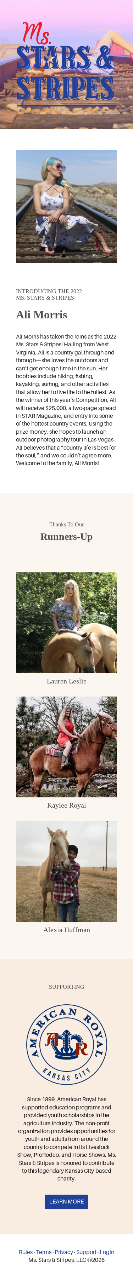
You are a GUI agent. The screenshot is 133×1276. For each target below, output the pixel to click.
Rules (26, 1252)
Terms (43, 1252)
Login (107, 1252)
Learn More (66, 1202)
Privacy (64, 1252)
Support (86, 1252)
